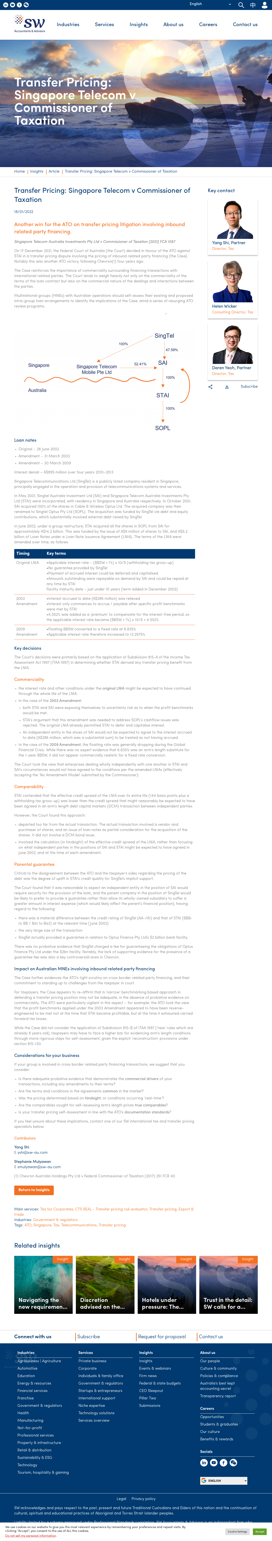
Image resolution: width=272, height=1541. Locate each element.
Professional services (35, 1436)
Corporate (87, 1369)
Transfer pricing (163, 1209)
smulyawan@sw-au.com (39, 1167)
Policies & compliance (219, 1376)
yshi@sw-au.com (32, 1153)
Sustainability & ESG (34, 1458)
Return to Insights (34, 1190)
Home (19, 172)
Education (26, 1376)
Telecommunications (79, 1225)
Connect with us (32, 1337)
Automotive (27, 1369)
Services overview (93, 1421)
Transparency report (218, 1396)
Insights (139, 24)
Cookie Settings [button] (237, 1531)
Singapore (42, 1225)
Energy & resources (34, 1384)
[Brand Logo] (32, 25)
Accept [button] (259, 1531)
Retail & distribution (34, 1450)
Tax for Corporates (56, 1209)
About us (173, 24)
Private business (92, 1361)
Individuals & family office (100, 1376)
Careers (208, 24)
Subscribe (249, 387)
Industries (68, 24)
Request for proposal (162, 1337)
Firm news (148, 1376)
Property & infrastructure (39, 1443)
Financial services (32, 1391)
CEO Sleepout (151, 1391)
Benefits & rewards (216, 1439)
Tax (56, 1225)
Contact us (245, 24)
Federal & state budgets (160, 1384)
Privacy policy (144, 1499)
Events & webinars (155, 1369)
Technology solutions (96, 1413)
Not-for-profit (29, 1428)
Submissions (149, 1406)
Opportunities (212, 1417)
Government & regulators (55, 1220)
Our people (210, 1361)
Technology (27, 1465)
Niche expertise (91, 1406)
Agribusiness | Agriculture (39, 1361)
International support (96, 1398)
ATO (27, 1225)
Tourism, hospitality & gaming (43, 1473)
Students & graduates (219, 1425)
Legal (121, 1499)
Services (104, 24)
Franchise (25, 1398)
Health (23, 1413)
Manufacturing (30, 1421)
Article (54, 172)
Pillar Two (147, 1398)
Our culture (210, 1432)
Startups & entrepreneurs (100, 1391)
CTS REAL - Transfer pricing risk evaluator (111, 1209)
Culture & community (218, 1369)
